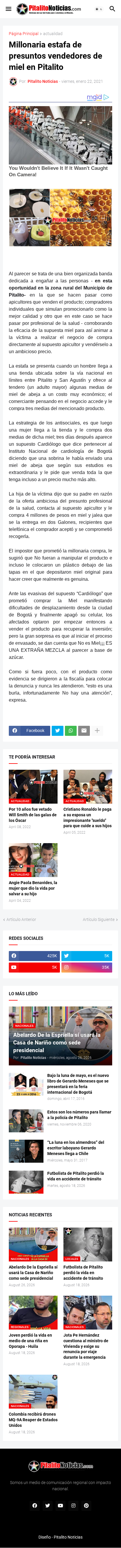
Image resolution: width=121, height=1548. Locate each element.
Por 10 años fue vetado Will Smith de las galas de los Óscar (33, 815)
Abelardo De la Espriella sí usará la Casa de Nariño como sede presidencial (33, 1273)
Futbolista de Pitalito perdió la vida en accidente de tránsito (75, 1176)
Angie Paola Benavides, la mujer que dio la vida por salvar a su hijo (33, 888)
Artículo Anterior (21, 919)
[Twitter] (57, 731)
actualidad (53, 34)
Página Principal (23, 34)
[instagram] (73, 1506)
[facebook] (35, 1506)
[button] (8, 9)
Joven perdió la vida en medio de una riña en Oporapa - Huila (30, 1341)
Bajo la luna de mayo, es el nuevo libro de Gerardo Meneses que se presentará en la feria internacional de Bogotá (78, 1084)
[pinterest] (86, 1506)
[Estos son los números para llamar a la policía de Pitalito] (26, 1120)
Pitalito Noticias (68, 1537)
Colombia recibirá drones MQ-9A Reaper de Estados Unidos (33, 1420)
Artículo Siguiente (99, 919)
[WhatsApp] (71, 731)
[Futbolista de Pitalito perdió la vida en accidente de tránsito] (26, 1182)
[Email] (84, 731)
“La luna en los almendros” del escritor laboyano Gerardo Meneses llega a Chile (75, 1148)
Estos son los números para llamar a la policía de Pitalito (79, 1115)
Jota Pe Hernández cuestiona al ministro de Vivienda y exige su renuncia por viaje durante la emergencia (85, 1346)
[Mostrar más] (97, 731)
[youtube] (60, 1506)
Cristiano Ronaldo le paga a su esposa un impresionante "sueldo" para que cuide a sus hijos (87, 817)
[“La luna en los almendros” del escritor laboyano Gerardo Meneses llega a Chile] (26, 1151)
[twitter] (48, 1506)
